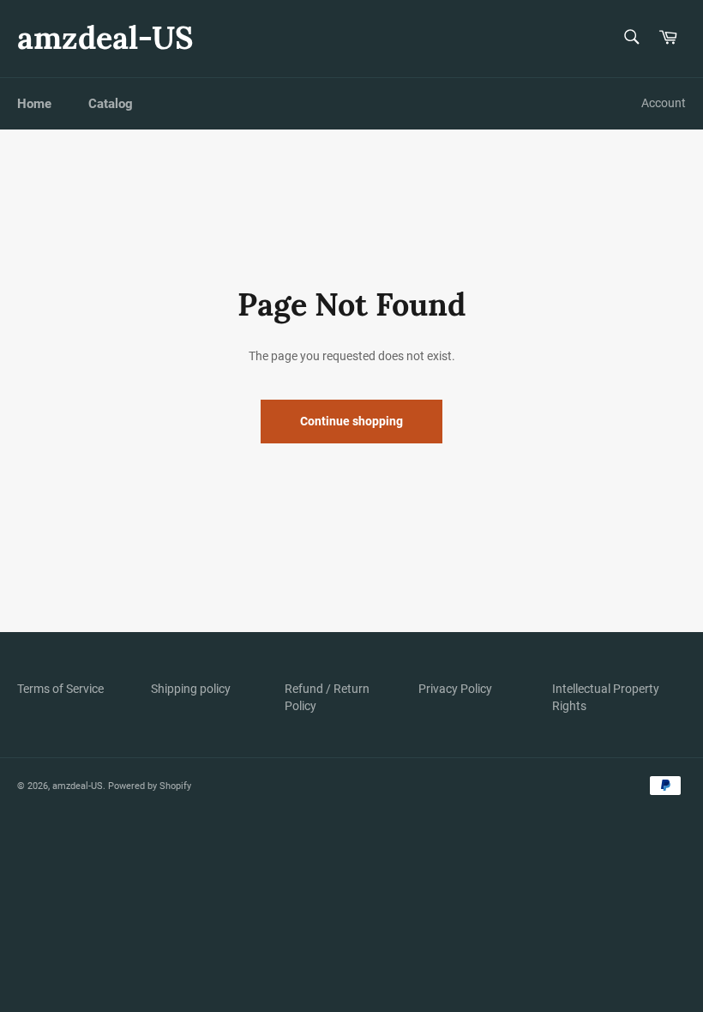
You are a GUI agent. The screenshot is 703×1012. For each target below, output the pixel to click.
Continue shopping (351, 421)
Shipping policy (191, 689)
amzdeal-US (105, 37)
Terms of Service (60, 689)
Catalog (110, 103)
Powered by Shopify (149, 786)
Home (34, 103)
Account (663, 103)
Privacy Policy (455, 689)
